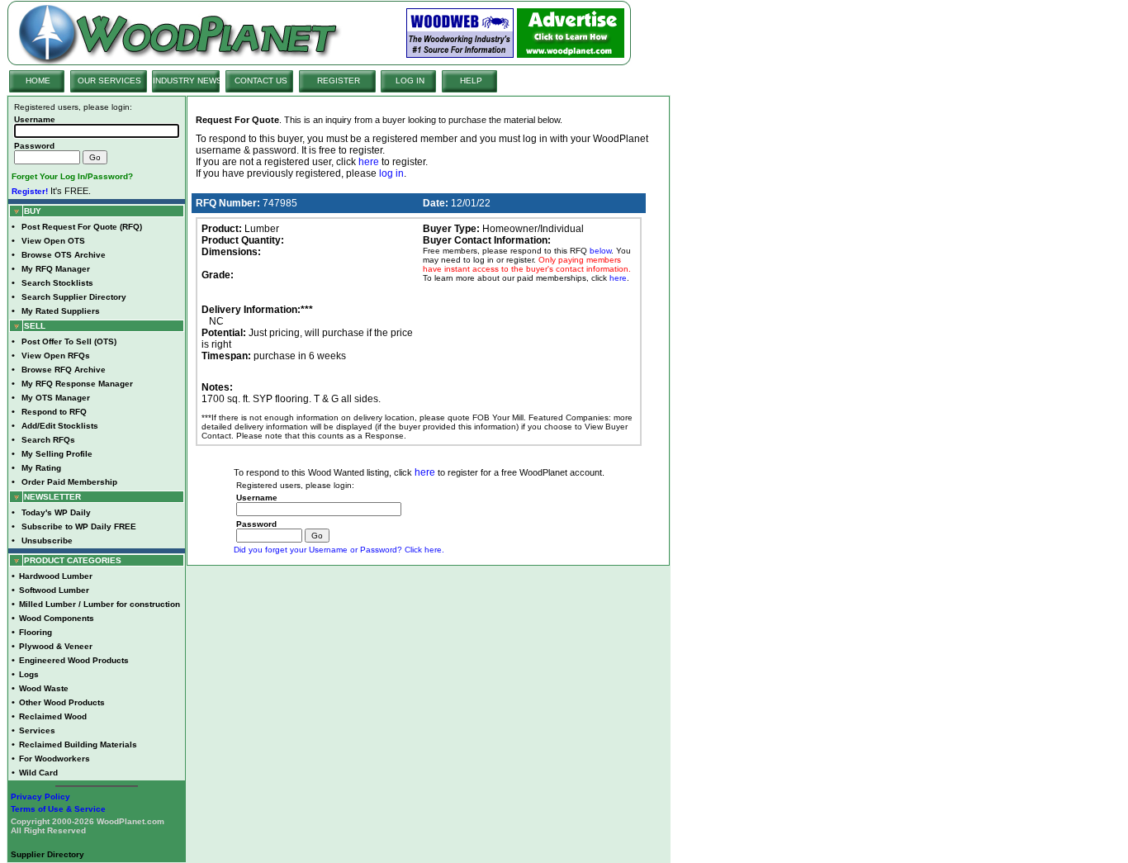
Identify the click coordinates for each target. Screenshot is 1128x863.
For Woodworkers (54, 758)
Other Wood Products (62, 702)
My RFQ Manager (55, 268)
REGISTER (338, 80)
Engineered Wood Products (74, 660)
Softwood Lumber (54, 590)
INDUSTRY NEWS (187, 80)
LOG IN (410, 80)
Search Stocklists (57, 282)
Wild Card (38, 772)
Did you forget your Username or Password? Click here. (339, 549)
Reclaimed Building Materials (78, 744)
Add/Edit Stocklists (59, 425)
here (368, 162)
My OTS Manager (55, 397)
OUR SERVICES (109, 80)
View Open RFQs (55, 355)
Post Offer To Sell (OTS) (68, 341)
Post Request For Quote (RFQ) (81, 226)
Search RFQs (48, 439)
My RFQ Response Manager (77, 383)
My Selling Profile (56, 453)
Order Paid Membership (69, 481)
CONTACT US (261, 80)
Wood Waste (44, 688)
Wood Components (56, 618)
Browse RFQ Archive (63, 369)
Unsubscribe (47, 540)
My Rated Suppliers (60, 310)
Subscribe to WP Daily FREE (78, 526)
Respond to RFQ (54, 411)
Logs (29, 674)
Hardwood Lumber (55, 576)
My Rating (41, 467)
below (600, 250)
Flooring (35, 632)
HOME (38, 80)
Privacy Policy (40, 796)
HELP (471, 80)
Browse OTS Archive (63, 254)
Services (37, 730)
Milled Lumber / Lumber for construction (99, 604)
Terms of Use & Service (58, 808)
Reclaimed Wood (53, 716)
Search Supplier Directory (73, 296)
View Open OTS (53, 240)
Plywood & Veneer (55, 646)
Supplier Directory (47, 854)
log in (391, 173)
